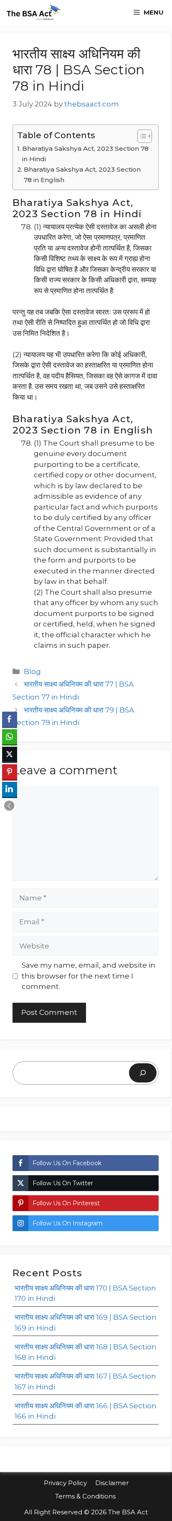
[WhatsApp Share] (9, 736)
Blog (32, 671)
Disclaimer (112, 1483)
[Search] (143, 1072)
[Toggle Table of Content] (140, 136)
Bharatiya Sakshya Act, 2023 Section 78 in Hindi (85, 153)
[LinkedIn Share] (9, 789)
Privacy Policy (65, 1483)
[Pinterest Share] (9, 771)
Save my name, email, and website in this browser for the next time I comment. (88, 976)
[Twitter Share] (9, 754)
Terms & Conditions (86, 1496)
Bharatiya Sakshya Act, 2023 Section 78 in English (82, 174)
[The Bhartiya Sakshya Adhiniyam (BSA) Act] (33, 12)
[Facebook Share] (9, 719)
